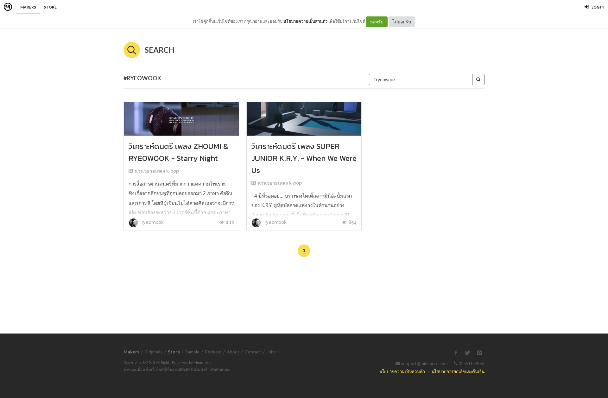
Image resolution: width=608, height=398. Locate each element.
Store (50, 7)
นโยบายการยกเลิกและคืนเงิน (458, 371)
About (233, 351)
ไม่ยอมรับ (402, 21)
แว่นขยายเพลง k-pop (157, 171)
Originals (153, 351)
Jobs (271, 351)
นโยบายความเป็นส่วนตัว (305, 21)
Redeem (213, 351)
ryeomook (152, 222)
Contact (253, 351)
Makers (28, 7)
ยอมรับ (376, 21)
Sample (192, 351)
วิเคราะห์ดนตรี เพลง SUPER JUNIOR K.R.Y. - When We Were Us (304, 158)
